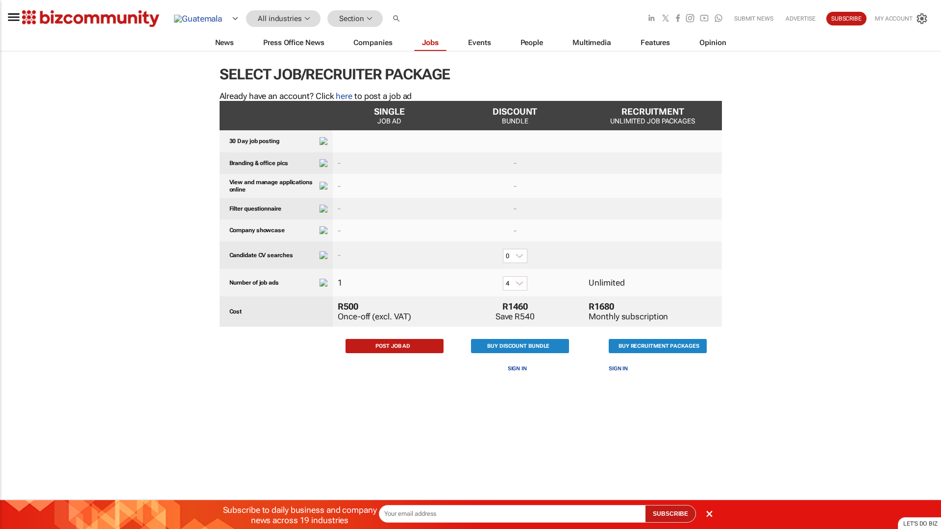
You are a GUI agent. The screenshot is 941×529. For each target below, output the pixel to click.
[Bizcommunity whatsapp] (718, 18)
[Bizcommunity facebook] (678, 18)
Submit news (753, 18)
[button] (397, 18)
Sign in (517, 368)
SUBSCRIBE (670, 513)
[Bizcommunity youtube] (704, 18)
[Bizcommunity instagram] (690, 18)
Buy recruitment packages (659, 346)
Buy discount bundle (518, 346)
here (344, 96)
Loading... (18, 468)
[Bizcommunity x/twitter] (665, 18)
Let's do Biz (920, 523)
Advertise (801, 18)
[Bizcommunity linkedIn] (651, 18)
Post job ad (392, 346)
